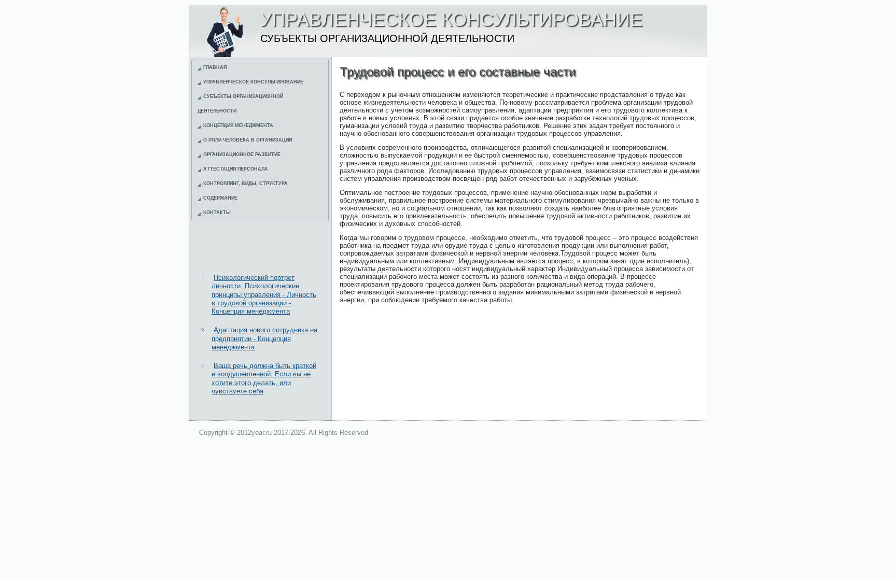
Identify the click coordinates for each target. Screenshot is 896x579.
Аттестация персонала (235, 169)
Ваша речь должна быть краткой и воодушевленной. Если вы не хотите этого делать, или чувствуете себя (264, 378)
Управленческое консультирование (253, 81)
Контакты (217, 212)
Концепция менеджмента (238, 125)
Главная (215, 67)
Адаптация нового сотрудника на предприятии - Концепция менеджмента (264, 338)
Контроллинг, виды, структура (245, 183)
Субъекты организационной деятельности (240, 104)
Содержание (220, 198)
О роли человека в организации (247, 140)
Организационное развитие (242, 154)
